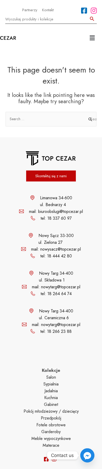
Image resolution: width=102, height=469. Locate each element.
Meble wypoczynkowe (51, 438)
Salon (51, 377)
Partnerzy (29, 10)
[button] (92, 38)
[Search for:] (51, 119)
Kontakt (48, 10)
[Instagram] (94, 10)
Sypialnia (51, 384)
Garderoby (51, 432)
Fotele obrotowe (51, 425)
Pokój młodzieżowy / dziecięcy (51, 411)
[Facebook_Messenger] (87, 455)
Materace (51, 445)
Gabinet (51, 404)
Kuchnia (51, 398)
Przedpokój (51, 418)
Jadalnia (51, 391)
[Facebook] (84, 10)
